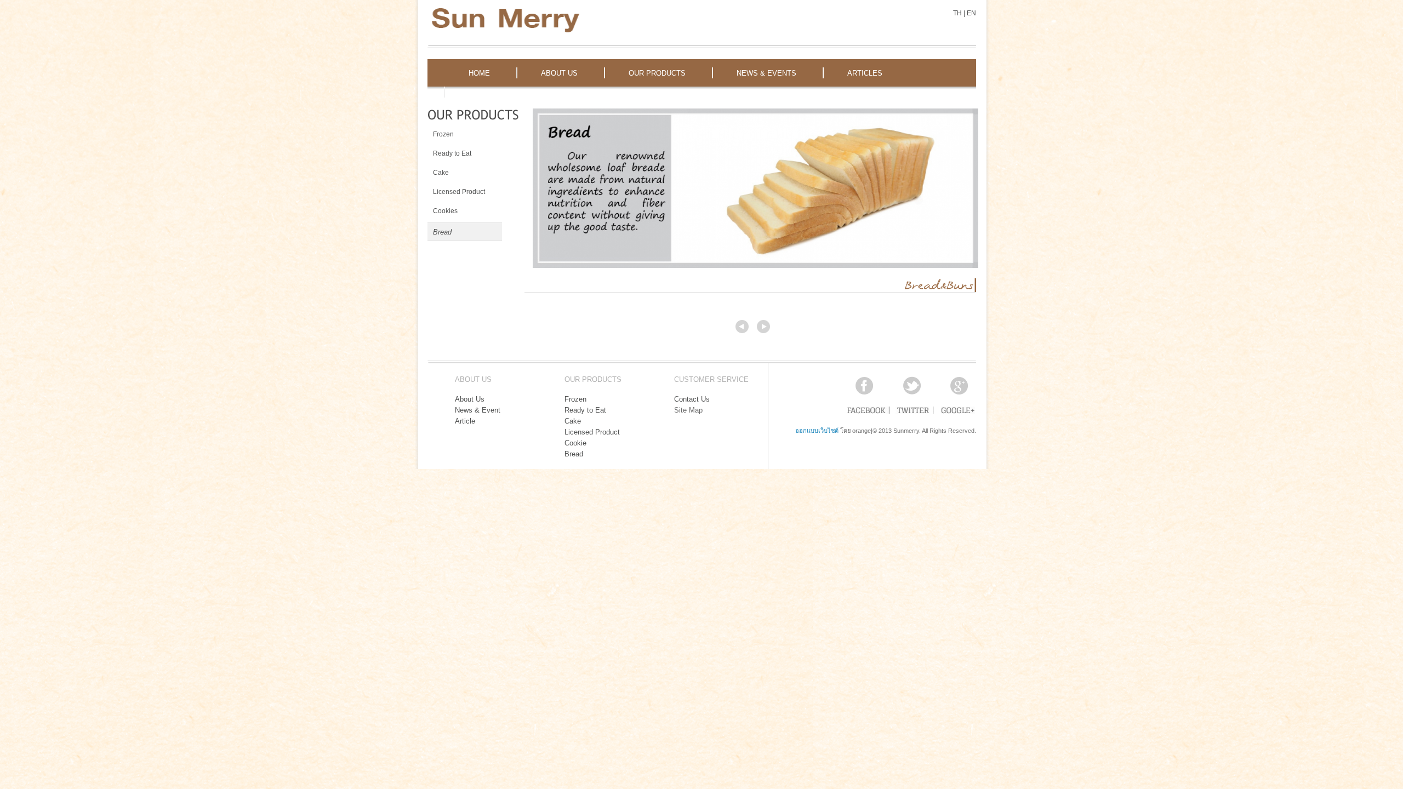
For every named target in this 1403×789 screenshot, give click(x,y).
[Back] (742, 326)
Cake (572, 421)
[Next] (763, 326)
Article (465, 421)
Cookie (575, 443)
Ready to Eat (585, 410)
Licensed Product (592, 432)
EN (971, 13)
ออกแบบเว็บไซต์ (817, 430)
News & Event (477, 410)
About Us (469, 399)
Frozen (575, 399)
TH (957, 13)
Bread (573, 454)
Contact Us (692, 399)
